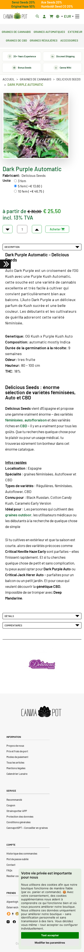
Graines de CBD (16, 40)
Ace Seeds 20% (51, 2)
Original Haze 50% (23, 6)
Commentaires (14, 625)
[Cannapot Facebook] (14, 921)
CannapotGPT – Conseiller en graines (27, 827)
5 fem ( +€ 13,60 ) (30, 186)
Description (12, 246)
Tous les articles (15, 762)
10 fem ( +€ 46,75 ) (31, 191)
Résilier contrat (15, 876)
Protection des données (19, 816)
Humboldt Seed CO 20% (57, 6)
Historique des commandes (21, 853)
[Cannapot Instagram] (8, 921)
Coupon (10, 805)
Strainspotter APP (16, 811)
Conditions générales (18, 822)
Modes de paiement (17, 757)
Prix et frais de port (17, 751)
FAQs (9, 870)
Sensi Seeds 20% (23, 2)
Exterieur (75, 31)
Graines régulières (44, 40)
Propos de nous (15, 745)
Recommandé (14, 799)
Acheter (55, 229)
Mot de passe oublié (17, 859)
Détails (10, 615)
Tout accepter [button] (50, 935)
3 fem (22, 181)
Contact (10, 864)
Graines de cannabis (16, 31)
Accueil (9, 79)
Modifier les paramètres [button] (50, 942)
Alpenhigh (12, 901)
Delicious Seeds (68, 79)
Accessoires (69, 40)
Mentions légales (15, 768)
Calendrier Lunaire (16, 773)
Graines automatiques (49, 31)
